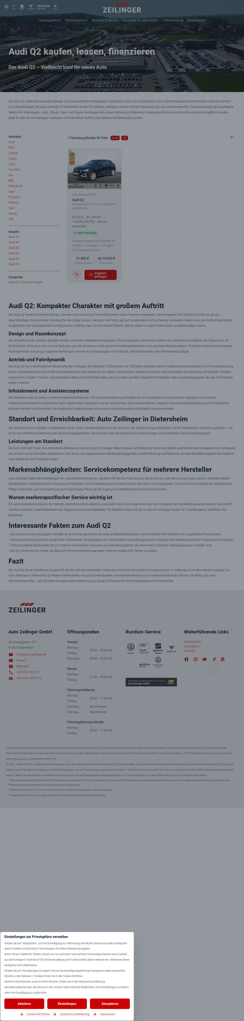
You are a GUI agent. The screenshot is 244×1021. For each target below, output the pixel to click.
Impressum (107, 1014)
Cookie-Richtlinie (38, 1014)
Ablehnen (24, 1004)
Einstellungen (67, 1004)
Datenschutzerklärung (74, 1014)
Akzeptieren (110, 1004)
